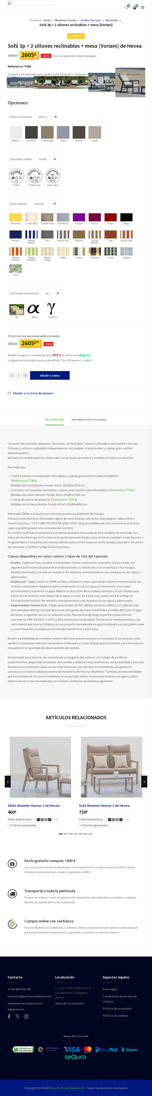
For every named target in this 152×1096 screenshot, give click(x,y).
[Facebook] (9, 1016)
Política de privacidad (117, 1008)
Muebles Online (65, 20)
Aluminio (111, 20)
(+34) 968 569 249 (19, 989)
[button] (142, 7)
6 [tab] (85, 833)
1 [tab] (61, 833)
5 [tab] (81, 833)
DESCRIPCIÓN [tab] (54, 419)
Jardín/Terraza (90, 20)
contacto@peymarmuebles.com (29, 996)
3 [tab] (71, 833)
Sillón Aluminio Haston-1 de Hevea (34, 805)
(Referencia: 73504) (64, 499)
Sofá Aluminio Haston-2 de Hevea (104, 805)
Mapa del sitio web (76, 1036)
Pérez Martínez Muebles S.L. (67, 1088)
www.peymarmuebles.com (25, 1003)
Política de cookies (115, 1015)
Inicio (47, 20)
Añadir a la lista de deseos (33, 393)
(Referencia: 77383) (24, 481)
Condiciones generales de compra (120, 998)
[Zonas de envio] (12, 894)
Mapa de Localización (69, 1003)
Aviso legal (110, 989)
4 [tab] (76, 833)
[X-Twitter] (17, 1016)
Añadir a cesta (50, 375)
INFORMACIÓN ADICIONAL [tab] (89, 419)
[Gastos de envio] (12, 864)
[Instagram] (26, 1016)
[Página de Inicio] (31, 7)
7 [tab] (90, 833)
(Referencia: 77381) (122, 490)
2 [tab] (66, 833)
